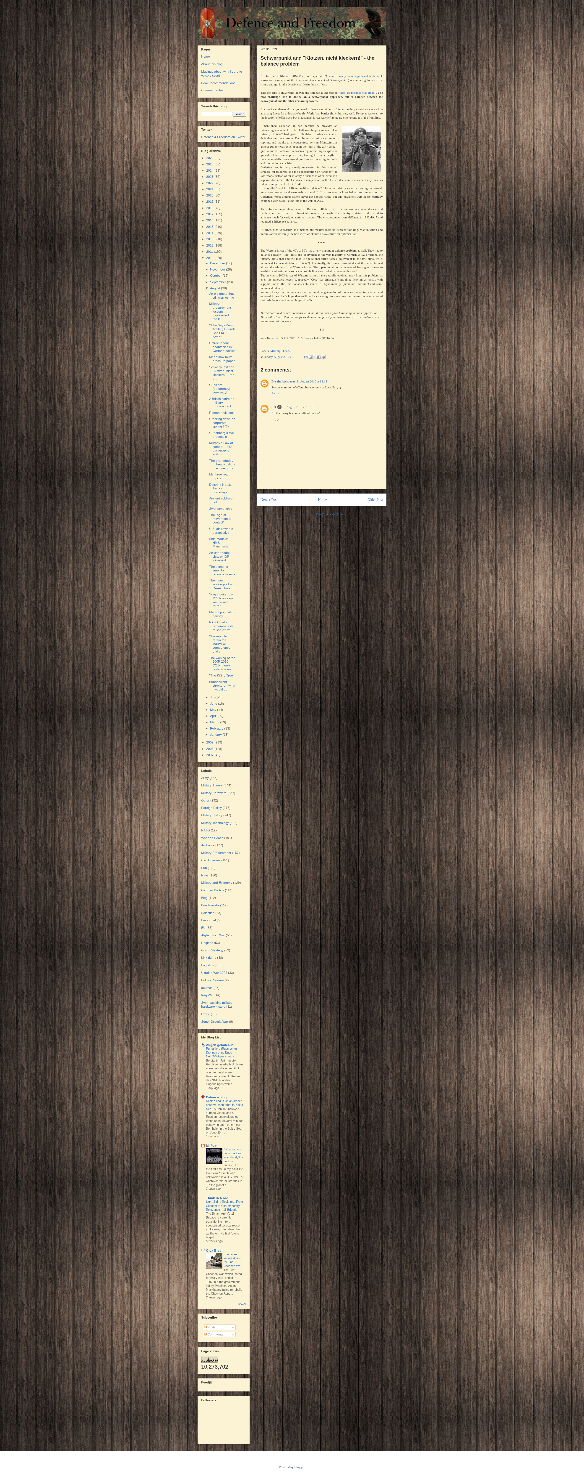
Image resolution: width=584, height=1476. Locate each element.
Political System (212, 980)
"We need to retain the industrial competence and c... (219, 643)
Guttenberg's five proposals (221, 434)
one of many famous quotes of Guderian (355, 76)
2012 (210, 245)
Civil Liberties (210, 860)
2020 (210, 195)
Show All (241, 1304)
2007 (210, 755)
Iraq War (207, 995)
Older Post (375, 500)
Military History (211, 815)
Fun (204, 868)
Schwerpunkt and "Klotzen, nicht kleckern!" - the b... (221, 372)
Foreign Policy (211, 808)
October (216, 275)
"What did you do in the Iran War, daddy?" (233, 1153)
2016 (210, 220)
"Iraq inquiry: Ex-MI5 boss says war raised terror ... (221, 600)
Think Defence (217, 1198)
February (217, 728)
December (218, 263)
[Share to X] (314, 357)
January (216, 734)
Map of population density (222, 614)
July (213, 697)
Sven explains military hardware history (216, 1004)
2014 (210, 233)
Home (322, 500)
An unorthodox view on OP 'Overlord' (219, 556)
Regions (207, 943)
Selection (207, 913)
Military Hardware (214, 793)
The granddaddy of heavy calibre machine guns (222, 464)
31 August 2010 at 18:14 (312, 381)
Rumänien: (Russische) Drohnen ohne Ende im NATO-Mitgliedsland (221, 1052)
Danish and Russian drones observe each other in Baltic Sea (224, 1105)
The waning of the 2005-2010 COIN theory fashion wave (222, 663)
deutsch (207, 988)
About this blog (212, 64)
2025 (210, 164)
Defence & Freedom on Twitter (223, 137)
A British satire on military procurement (221, 402)
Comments (215, 1334)
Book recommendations (218, 83)
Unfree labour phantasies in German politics (222, 347)
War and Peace (212, 838)
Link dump (208, 957)
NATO (205, 830)
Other (205, 800)
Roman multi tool (221, 412)
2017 (210, 214)
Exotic (205, 1014)
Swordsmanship (220, 508)
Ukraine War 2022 (214, 972)
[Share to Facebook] (319, 357)
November (218, 269)
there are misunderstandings (356, 92)
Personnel (208, 920)
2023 (210, 176)
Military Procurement (216, 853)
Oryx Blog (214, 1250)
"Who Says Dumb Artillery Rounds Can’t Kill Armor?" (222, 330)
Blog (204, 898)
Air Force (207, 845)
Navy (205, 875)
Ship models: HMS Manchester (219, 542)
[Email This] (306, 357)
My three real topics (218, 476)
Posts (211, 1327)
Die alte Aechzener (283, 381)
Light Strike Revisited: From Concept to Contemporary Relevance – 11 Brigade (224, 1205)
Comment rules (212, 90)
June (214, 703)
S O (273, 407)
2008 (210, 749)
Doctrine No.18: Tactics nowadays (220, 488)
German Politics (212, 890)
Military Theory (280, 351)
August (215, 288)
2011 (210, 251)
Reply (275, 393)
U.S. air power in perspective (221, 530)
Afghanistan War (213, 935)
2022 (210, 183)
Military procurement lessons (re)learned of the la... (220, 311)
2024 (210, 170)
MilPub (211, 1145)
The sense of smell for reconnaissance (222, 570)
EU (203, 927)
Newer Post (269, 500)
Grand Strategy (212, 950)
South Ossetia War (214, 1021)
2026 (210, 158)
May (213, 709)
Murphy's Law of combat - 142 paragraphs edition (221, 448)
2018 (210, 208)
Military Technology (215, 823)
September (218, 282)
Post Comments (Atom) (330, 514)
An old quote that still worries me (221, 295)
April (213, 716)
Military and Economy (216, 882)
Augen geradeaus (220, 1045)
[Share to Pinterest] (323, 357)
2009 (210, 742)
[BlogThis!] (310, 357)
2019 (210, 201)
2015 (210, 226)
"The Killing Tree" (221, 675)
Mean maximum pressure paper (222, 359)
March (215, 722)
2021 (210, 189)
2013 (210, 239)
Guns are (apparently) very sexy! (219, 388)
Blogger (299, 1467)
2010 (210, 258)
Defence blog (216, 1097)
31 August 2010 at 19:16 (298, 407)
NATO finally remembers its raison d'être (221, 626)
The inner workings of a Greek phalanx (221, 584)
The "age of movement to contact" (220, 518)
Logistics (207, 965)
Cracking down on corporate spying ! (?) (222, 422)
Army (205, 778)
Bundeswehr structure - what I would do (222, 685)
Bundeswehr (210, 905)
